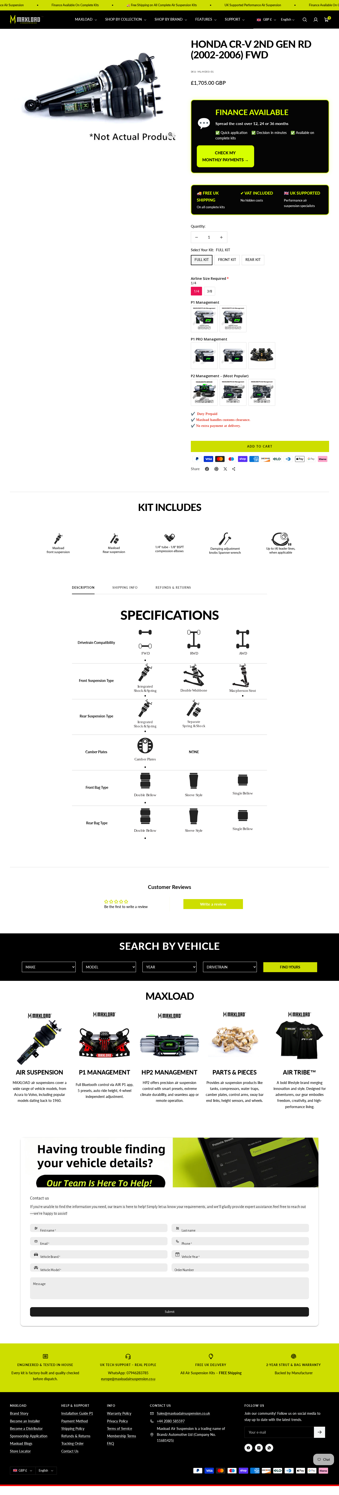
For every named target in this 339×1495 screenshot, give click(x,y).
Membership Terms (121, 1436)
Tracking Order (72, 1443)
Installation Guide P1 (77, 1413)
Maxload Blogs (21, 1443)
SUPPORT (233, 19)
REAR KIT (253, 259)
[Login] (315, 19)
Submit (169, 1312)
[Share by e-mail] (234, 469)
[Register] (319, 1432)
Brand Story (19, 1413)
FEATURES (204, 19)
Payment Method (74, 1421)
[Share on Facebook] (206, 468)
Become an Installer (25, 1421)
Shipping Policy (72, 1428)
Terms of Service (119, 1428)
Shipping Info (125, 587)
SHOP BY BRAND (169, 19)
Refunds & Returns (173, 587)
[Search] (304, 19)
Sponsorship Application (28, 1436)
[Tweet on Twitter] (225, 469)
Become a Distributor (26, 1428)
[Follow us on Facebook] (248, 1448)
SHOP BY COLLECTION (124, 19)
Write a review (213, 904)
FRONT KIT (227, 259)
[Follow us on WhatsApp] (269, 1448)
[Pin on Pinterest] (216, 468)
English (286, 20)
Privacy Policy (117, 1421)
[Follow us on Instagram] (259, 1448)
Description (83, 587)
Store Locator (20, 1451)
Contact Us (69, 1451)
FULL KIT (202, 259)
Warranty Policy (119, 1413)
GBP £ (267, 20)
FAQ (110, 1443)
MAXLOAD (84, 19)
